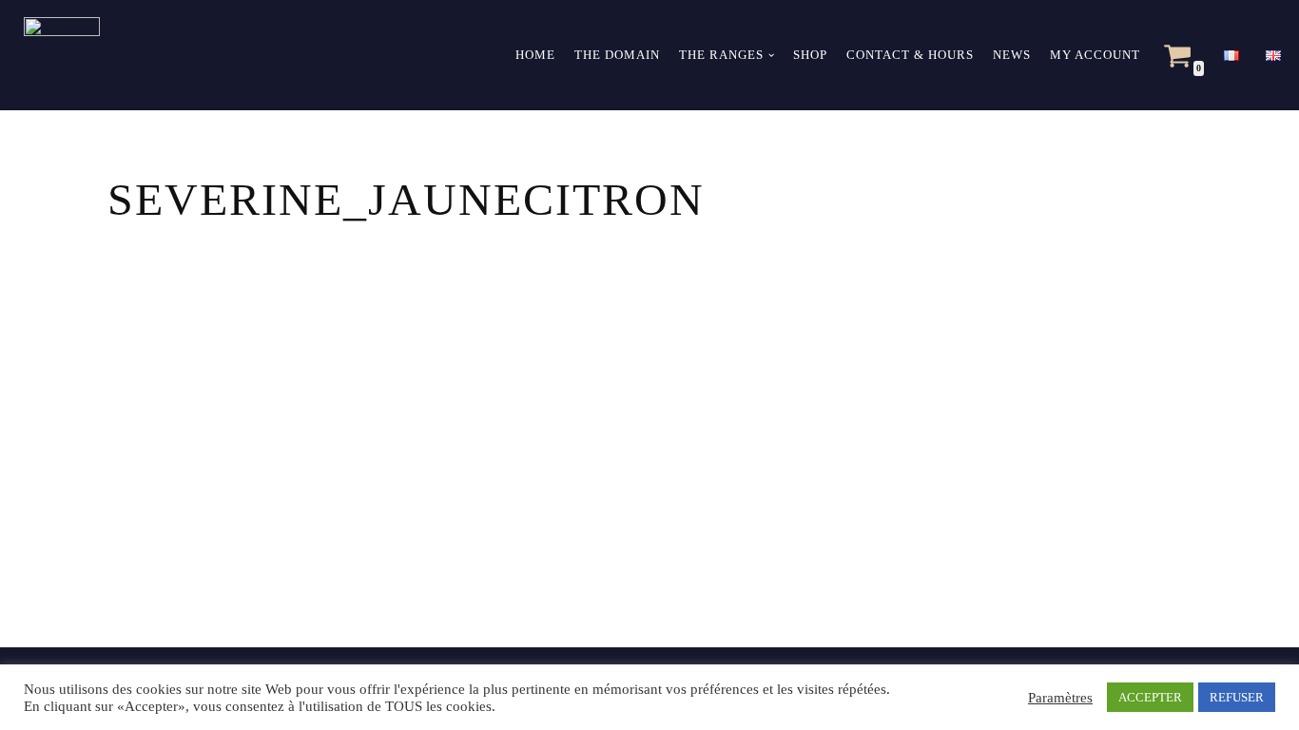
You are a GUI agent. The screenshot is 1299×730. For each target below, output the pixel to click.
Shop (810, 55)
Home (535, 55)
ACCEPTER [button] (1150, 697)
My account (1095, 55)
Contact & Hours (910, 55)
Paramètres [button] (1060, 697)
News (1012, 55)
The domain (617, 55)
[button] (771, 55)
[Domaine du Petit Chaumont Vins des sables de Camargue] (57, 55)
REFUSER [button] (1237, 697)
